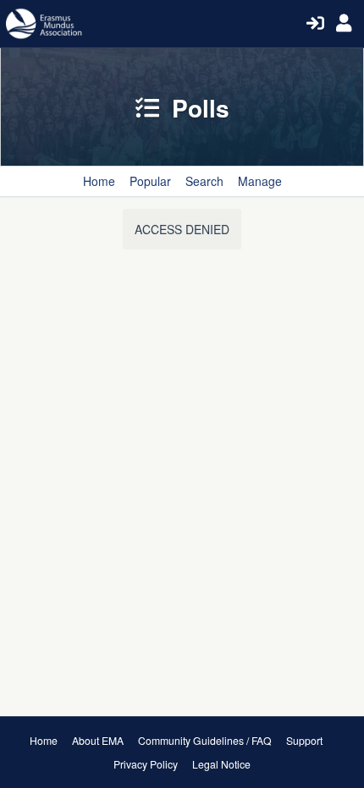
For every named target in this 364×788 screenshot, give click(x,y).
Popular (150, 180)
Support (304, 740)
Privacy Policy (145, 764)
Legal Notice (221, 764)
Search (204, 180)
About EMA (98, 740)
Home (99, 180)
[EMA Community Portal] (153, 23)
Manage (260, 180)
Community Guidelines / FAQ (205, 740)
